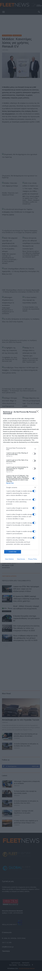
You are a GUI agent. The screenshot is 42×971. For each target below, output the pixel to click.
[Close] (38, 412)
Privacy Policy (32, 559)
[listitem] (21, 448)
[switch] (34, 454)
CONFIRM (12, 552)
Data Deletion (9, 559)
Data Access (21, 559)
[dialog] (21, 485)
